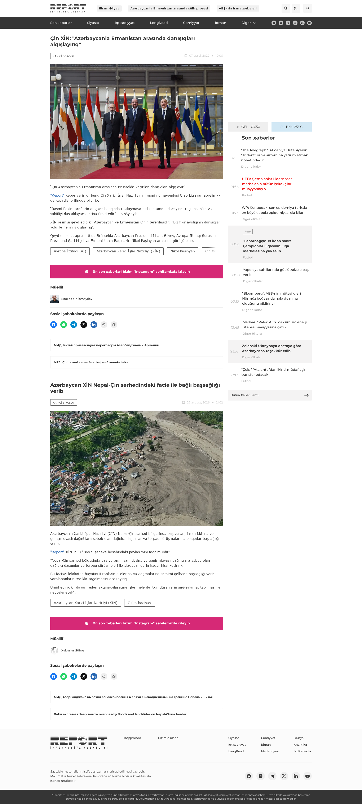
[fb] (274, 23)
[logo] (68, 8)
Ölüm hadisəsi (139, 603)
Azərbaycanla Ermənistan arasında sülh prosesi (169, 8)
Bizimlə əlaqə (168, 738)
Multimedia (302, 751)
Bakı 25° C (294, 127)
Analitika (300, 745)
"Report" (57, 552)
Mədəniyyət (270, 751)
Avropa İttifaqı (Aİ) (70, 251)
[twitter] (295, 23)
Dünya (299, 738)
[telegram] (288, 23)
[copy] (114, 324)
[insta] (281, 23)
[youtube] (309, 23)
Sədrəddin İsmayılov (76, 299)
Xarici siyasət (64, 56)
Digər (246, 23)
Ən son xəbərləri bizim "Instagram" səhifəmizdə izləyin (141, 272)
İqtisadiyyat (237, 745)
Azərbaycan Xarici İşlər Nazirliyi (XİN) (128, 251)
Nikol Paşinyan (183, 251)
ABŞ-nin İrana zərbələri (238, 8)
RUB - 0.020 (251, 127)
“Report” (57, 195)
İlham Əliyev (109, 8)
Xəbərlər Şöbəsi (73, 650)
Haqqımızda (132, 738)
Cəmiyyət (268, 738)
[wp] (63, 324)
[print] (104, 324)
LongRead (236, 751)
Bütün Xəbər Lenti (245, 395)
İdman (266, 745)
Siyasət (233, 738)
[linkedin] (302, 23)
